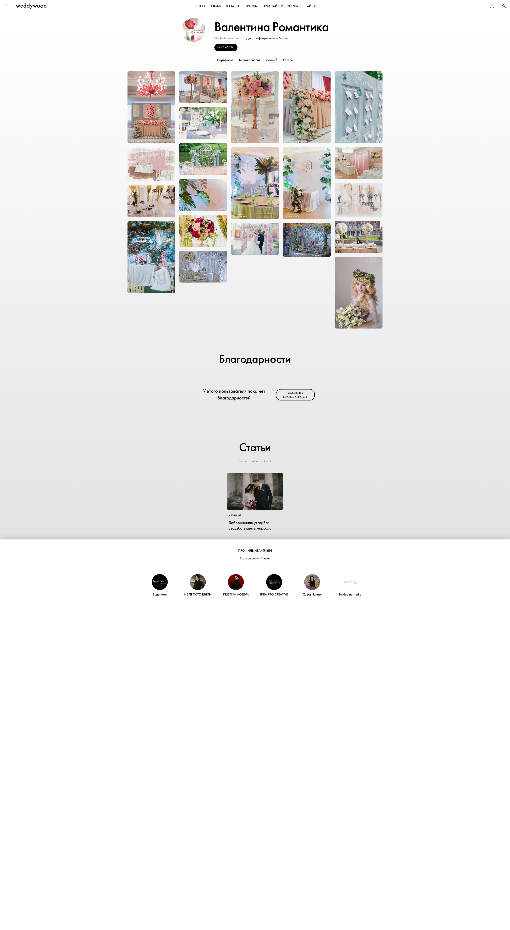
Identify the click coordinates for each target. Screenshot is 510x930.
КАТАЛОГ (233, 6)
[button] (504, 6)
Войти (266, 558)
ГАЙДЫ (311, 6)
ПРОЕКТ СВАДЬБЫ (208, 6)
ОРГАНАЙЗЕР (273, 6)
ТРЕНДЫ (252, 6)
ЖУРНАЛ (294, 6)
